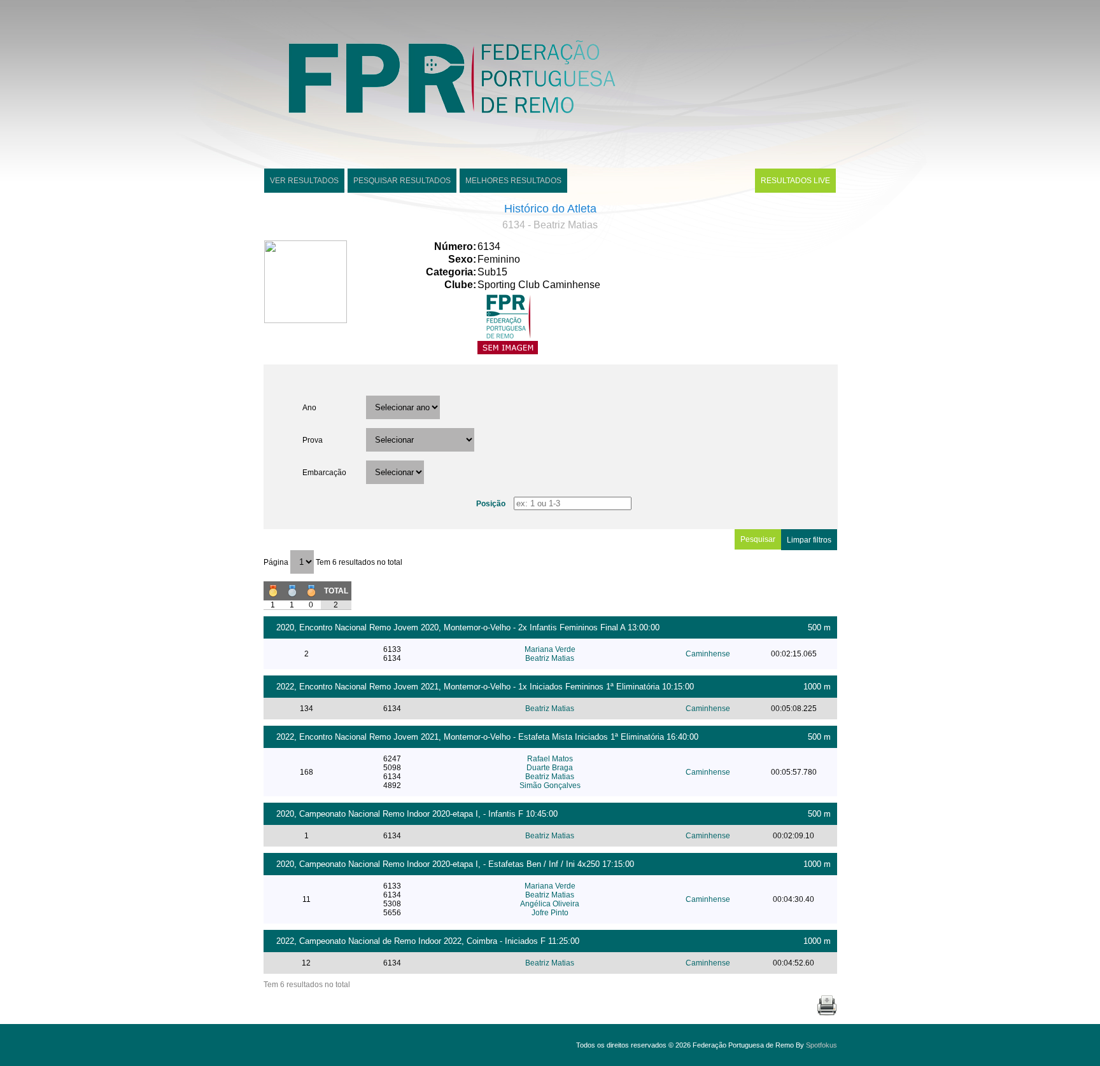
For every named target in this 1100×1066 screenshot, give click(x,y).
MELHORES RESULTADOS (513, 180)
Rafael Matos (550, 758)
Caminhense (708, 653)
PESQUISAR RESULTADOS (402, 180)
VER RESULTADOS (304, 180)
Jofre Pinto (550, 912)
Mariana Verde (550, 649)
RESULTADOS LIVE (795, 180)
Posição (490, 503)
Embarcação (324, 472)
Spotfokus (821, 1045)
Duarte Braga (549, 767)
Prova (312, 440)
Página (277, 562)
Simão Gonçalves (550, 785)
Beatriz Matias (549, 658)
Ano (309, 407)
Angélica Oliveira (549, 903)
